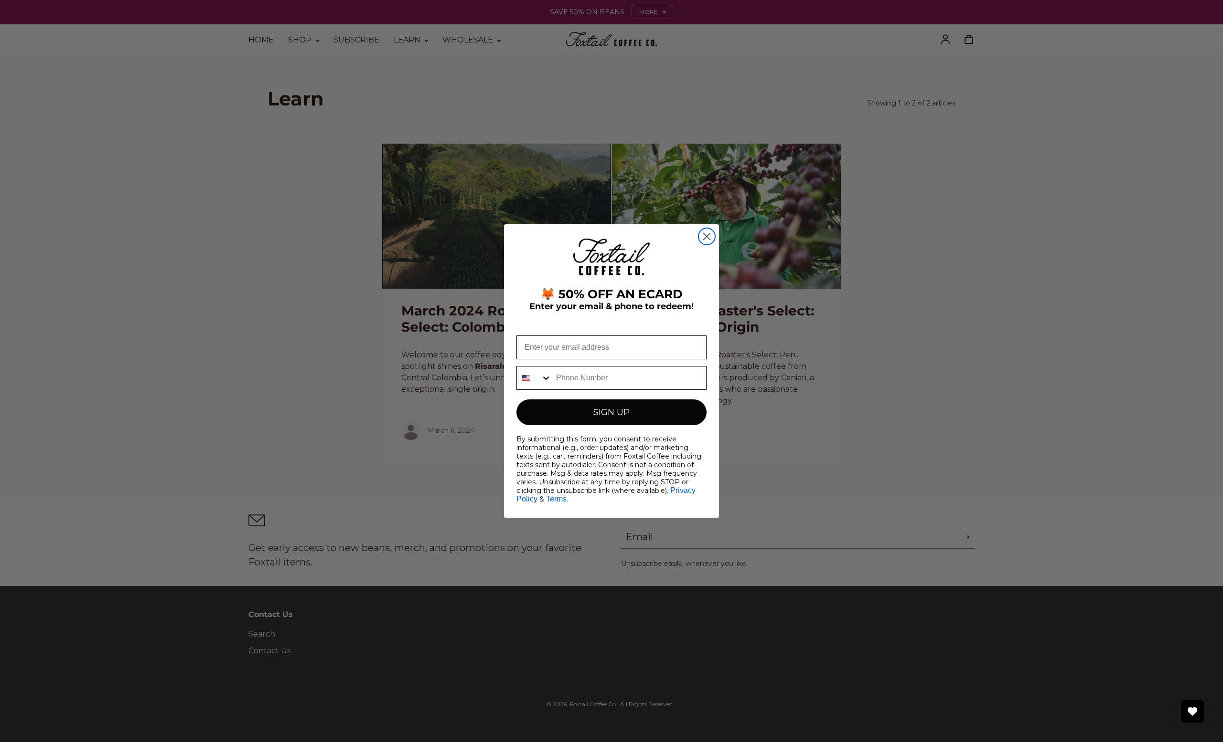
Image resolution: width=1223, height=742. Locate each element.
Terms (556, 499)
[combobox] (534, 377)
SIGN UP (611, 412)
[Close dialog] (706, 236)
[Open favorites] (1192, 711)
